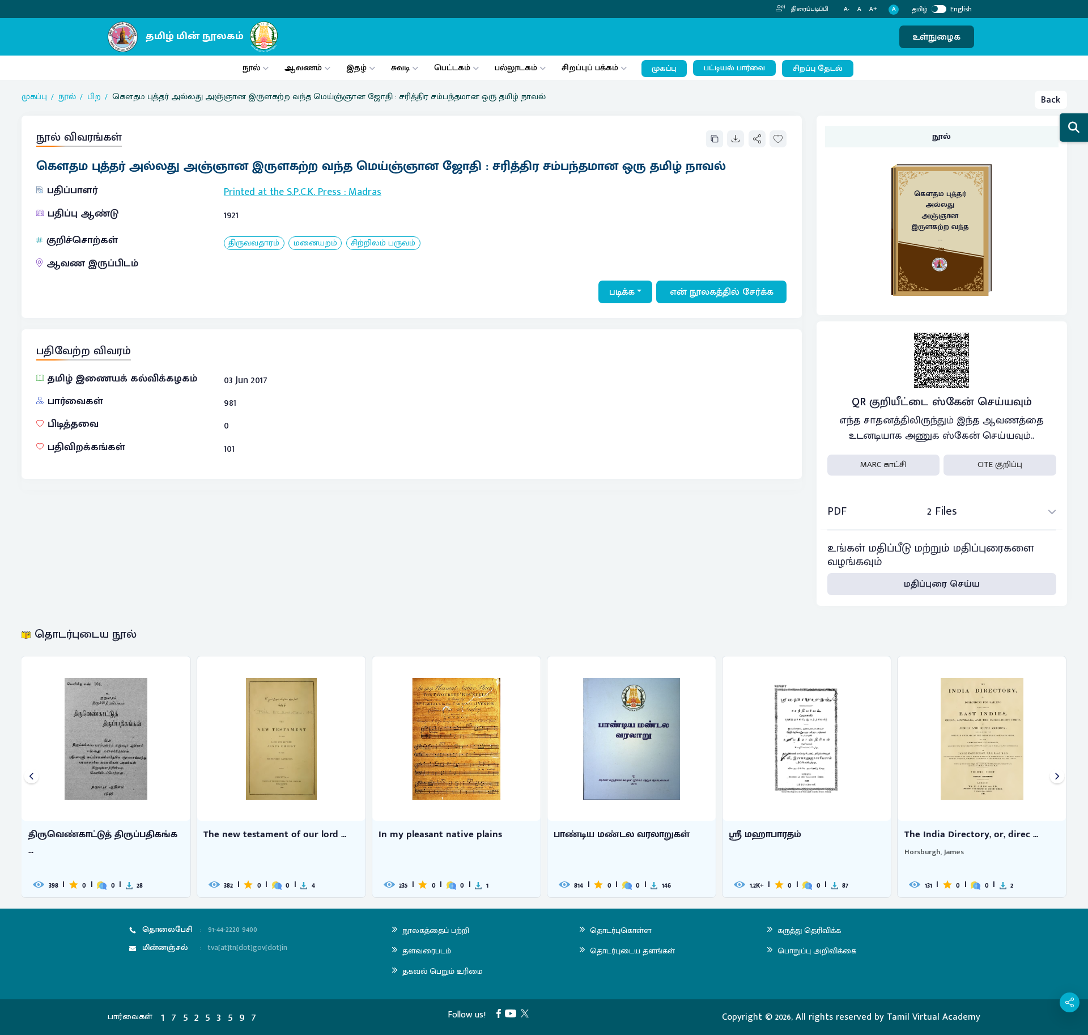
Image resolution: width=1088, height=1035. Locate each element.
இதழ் (356, 68)
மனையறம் (315, 243)
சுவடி (400, 68)
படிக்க (622, 292)
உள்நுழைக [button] (936, 37)
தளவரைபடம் (426, 951)
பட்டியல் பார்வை (734, 68)
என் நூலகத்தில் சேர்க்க (722, 292)
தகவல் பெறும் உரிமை (442, 971)
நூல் (251, 68)
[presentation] (31, 777)
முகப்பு (664, 68)
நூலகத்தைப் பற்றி (435, 930)
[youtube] (513, 1013)
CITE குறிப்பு (1000, 464)
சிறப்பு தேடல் (818, 68)
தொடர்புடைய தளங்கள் (632, 951)
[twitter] (527, 1013)
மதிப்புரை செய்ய (942, 584)
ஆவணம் (304, 68)
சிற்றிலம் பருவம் (383, 243)
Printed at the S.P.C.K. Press (282, 192)
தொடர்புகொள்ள (620, 930)
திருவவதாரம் (253, 243)
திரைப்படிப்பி (808, 9)
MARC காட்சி (883, 464)
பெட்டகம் (452, 68)
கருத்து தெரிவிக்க (809, 930)
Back (1050, 100)
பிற (94, 97)
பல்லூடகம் (516, 68)
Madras (364, 192)
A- (846, 9)
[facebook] (500, 1013)
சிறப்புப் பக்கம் (590, 68)
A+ (873, 9)
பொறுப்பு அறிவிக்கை (816, 951)
